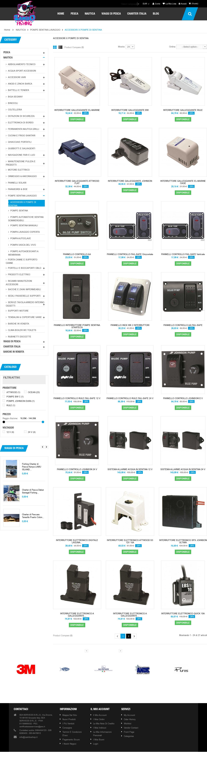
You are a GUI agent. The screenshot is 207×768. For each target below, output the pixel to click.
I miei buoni (98, 739)
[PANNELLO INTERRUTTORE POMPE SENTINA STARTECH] (77, 296)
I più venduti (68, 723)
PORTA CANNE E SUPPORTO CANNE (21, 261)
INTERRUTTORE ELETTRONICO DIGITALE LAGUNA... (77, 541)
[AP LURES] (181, 669)
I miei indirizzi (99, 727)
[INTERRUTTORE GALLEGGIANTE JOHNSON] (130, 151)
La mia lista (170, 4)
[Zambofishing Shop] (25, 12)
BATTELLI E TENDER (18, 90)
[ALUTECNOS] (103, 669)
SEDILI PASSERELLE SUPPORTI (24, 295)
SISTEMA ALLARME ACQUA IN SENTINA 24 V (182, 469)
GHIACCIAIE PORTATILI (19, 141)
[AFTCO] (65, 669)
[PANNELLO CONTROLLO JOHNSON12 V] (183, 369)
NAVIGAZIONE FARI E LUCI (21, 154)
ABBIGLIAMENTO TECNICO (21, 64)
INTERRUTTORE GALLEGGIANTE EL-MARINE (77, 110)
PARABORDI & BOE (17, 189)
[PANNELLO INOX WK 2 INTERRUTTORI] (130, 296)
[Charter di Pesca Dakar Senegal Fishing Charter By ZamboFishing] (11, 493)
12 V (10, 432)
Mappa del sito (69, 715)
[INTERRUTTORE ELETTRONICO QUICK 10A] (183, 584)
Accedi (183, 4)
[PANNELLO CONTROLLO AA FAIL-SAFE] (183, 296)
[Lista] (60, 47)
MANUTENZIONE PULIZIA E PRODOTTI (20, 163)
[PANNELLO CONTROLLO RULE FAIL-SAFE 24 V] (130, 369)
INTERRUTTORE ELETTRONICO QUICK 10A (183, 613)
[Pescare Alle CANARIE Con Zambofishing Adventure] (11, 518)
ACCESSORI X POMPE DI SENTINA (22, 204)
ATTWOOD (13, 392)
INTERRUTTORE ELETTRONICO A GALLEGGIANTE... (77, 614)
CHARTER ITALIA (11, 347)
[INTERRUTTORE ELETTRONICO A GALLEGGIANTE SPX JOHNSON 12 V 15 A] (77, 584)
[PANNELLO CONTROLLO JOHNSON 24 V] (77, 440)
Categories (129, 736)
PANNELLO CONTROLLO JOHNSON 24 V (77, 469)
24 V (31, 432)
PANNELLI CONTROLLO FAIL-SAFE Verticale (183, 254)
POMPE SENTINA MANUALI (24, 225)
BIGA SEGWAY (15, 96)
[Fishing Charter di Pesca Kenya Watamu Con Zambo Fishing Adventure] (11, 469)
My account (129, 715)
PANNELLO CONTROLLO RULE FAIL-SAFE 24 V (130, 398)
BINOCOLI (12, 103)
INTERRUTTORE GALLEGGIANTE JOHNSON (130, 181)
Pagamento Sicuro (71, 739)
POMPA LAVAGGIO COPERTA (25, 231)
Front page (129, 731)
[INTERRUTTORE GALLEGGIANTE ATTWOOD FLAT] (77, 151)
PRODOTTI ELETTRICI (18, 274)
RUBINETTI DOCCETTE (19, 336)
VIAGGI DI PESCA (12, 341)
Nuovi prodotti (69, 719)
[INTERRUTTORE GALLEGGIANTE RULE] (183, 81)
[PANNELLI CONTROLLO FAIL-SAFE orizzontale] (130, 225)
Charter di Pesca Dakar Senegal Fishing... (33, 491)
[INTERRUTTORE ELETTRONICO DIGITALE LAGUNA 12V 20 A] (77, 511)
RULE (10, 405)
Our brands (104, 657)
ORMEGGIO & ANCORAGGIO (22, 176)
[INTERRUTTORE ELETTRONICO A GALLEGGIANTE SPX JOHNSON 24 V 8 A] (130, 584)
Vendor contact (131, 727)
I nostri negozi (69, 743)
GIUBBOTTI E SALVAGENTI (21, 148)
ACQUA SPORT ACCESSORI (21, 70)
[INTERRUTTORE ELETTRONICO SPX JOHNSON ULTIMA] (183, 511)
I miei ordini (98, 719)
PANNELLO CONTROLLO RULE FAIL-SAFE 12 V (77, 398)
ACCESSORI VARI (16, 77)
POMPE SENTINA (19, 210)
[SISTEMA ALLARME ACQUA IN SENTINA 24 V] (183, 440)
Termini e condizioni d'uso (72, 733)
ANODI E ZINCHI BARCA (19, 83)
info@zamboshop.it (28, 737)
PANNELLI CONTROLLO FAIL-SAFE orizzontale (130, 254)
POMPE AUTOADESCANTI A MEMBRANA (23, 253)
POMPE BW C (14, 396)
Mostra (121, 46)
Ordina (172, 46)
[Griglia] (55, 47)
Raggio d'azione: (10, 418)
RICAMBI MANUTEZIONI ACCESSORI (19, 282)
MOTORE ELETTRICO (18, 169)
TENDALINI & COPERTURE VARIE (24, 317)
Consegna (67, 727)
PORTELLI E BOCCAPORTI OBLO (24, 268)
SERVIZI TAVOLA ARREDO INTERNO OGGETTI (25, 304)
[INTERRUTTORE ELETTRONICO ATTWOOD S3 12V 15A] (130, 511)
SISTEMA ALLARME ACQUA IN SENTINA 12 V (130, 469)
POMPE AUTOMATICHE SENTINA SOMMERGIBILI (26, 219)
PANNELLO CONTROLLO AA (77, 254)
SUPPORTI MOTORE (18, 310)
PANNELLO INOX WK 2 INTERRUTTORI (130, 325)
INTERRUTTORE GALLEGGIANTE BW (130, 110)
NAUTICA (8, 58)
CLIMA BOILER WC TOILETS (21, 330)
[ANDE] (142, 669)
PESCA (6, 52)
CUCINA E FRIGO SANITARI (21, 135)
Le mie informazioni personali (102, 733)
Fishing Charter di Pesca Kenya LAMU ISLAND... (31, 467)
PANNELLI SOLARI (16, 182)
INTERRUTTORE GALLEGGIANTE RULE (183, 110)
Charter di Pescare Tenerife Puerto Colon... (33, 516)
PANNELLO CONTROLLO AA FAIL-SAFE (182, 325)
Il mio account (100, 709)
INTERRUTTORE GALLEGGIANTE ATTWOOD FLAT (77, 182)
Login (95, 743)
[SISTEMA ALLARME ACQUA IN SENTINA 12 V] (130, 440)
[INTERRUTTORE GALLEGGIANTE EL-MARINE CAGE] (183, 151)
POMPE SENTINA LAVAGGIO (22, 195)
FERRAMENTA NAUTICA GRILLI (23, 129)
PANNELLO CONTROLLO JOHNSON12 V (183, 398)
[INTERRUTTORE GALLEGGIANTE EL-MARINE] (77, 81)
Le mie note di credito (103, 723)
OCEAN (34, 392)
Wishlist (127, 723)
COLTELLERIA (14, 109)
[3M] (26, 669)
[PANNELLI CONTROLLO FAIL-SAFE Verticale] (183, 225)
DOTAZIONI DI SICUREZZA (21, 116)
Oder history (130, 719)
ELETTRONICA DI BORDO (20, 122)
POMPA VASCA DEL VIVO (23, 244)
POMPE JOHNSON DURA (20, 401)
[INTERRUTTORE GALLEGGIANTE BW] (130, 81)
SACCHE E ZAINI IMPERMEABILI (24, 289)
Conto (157, 4)
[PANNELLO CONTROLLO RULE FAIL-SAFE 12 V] (77, 369)
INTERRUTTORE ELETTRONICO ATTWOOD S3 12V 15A (130, 541)
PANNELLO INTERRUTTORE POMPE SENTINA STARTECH (77, 326)
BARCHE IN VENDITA (18, 323)
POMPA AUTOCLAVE (20, 238)
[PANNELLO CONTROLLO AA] (77, 225)
